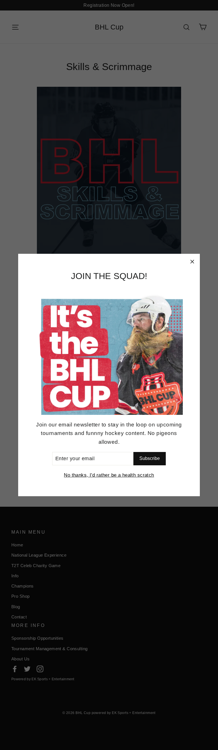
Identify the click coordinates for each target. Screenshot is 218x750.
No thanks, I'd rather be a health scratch (109, 475)
